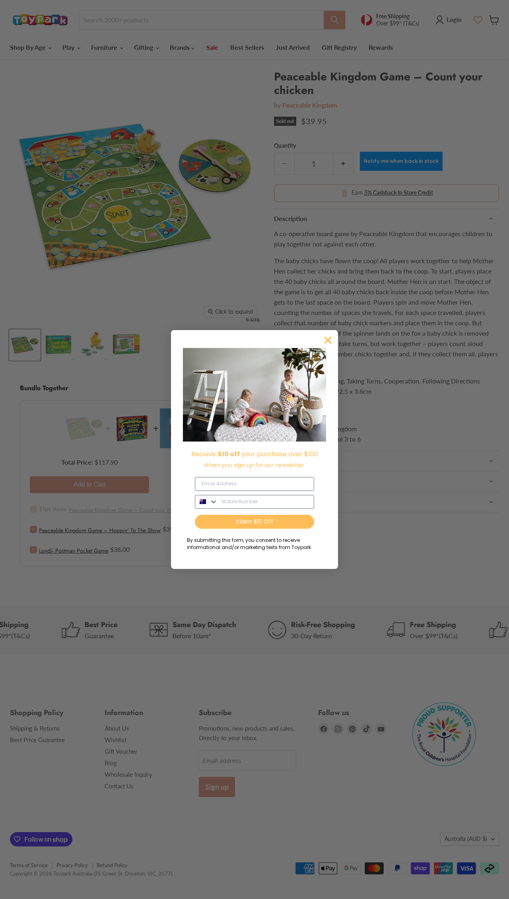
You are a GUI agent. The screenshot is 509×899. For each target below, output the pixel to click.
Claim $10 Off (254, 522)
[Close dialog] (328, 340)
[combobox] (206, 501)
